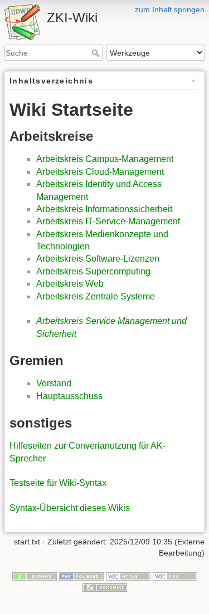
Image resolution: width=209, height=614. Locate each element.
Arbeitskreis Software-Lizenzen (97, 258)
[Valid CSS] (175, 576)
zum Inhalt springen (170, 9)
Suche (96, 53)
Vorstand (53, 383)
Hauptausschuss (69, 396)
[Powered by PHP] (81, 576)
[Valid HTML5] (128, 576)
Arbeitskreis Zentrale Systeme (95, 296)
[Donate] (34, 576)
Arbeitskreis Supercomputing (93, 271)
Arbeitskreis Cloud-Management (100, 171)
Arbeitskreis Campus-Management (104, 159)
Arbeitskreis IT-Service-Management (108, 221)
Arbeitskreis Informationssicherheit (104, 209)
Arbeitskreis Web (70, 283)
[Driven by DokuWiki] (104, 586)
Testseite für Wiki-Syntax (57, 483)
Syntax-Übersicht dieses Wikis (69, 508)
